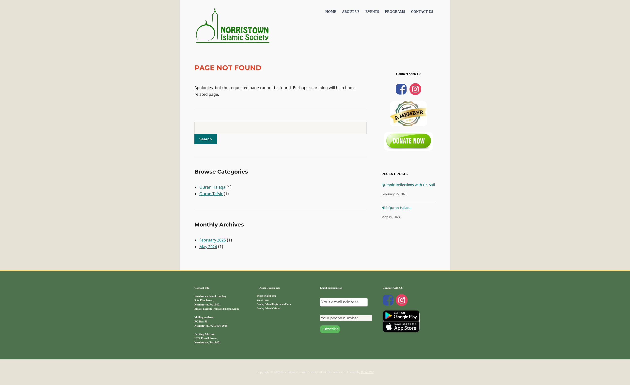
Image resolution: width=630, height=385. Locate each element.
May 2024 (208, 246)
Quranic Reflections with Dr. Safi (408, 184)
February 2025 (212, 240)
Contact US (422, 12)
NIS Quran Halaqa (396, 207)
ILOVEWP (367, 372)
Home (330, 12)
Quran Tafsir (211, 193)
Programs (395, 12)
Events (372, 12)
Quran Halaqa (212, 187)
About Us (351, 12)
